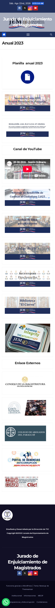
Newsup (42, 586)
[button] (51, 34)
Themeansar (27, 589)
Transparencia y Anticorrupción (21, 602)
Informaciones (30, 596)
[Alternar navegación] (28, 34)
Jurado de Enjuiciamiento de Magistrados (27, 562)
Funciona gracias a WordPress (19, 586)
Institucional (17, 596)
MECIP (40, 596)
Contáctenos (42, 602)
